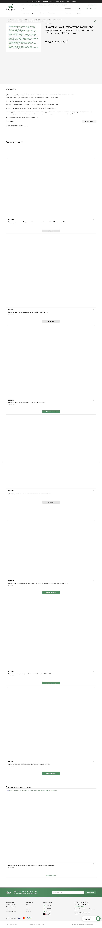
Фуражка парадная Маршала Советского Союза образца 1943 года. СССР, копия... (28, 312)
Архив (78, 13)
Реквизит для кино (59, 1)
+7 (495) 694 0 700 (82, 902)
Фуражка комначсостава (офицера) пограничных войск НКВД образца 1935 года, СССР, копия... (31, 865)
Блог (68, 1)
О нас (27, 1)
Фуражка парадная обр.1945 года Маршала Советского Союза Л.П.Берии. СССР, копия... (29, 493)
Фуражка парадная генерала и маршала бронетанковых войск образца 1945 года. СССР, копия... (31, 673)
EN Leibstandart (92, 5)
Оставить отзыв (89, 121)
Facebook (48, 905)
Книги (42, 13)
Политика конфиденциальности (36, 924)
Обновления (68, 13)
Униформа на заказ (47, 1)
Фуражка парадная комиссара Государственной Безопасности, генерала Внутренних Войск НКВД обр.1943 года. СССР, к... (37, 221)
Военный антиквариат (54, 13)
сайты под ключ (83, 924)
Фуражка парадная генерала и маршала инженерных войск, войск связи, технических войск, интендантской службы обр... (38, 583)
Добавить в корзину (51, 875)
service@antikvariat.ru (37, 5)
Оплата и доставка (35, 1)
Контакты (74, 1)
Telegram (48, 911)
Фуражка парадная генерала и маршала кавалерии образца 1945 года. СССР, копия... (29, 764)
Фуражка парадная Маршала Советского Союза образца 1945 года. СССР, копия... (28, 402)
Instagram (48, 908)
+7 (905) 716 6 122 (82, 904)
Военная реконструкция (28, 13)
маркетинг (90, 924)
